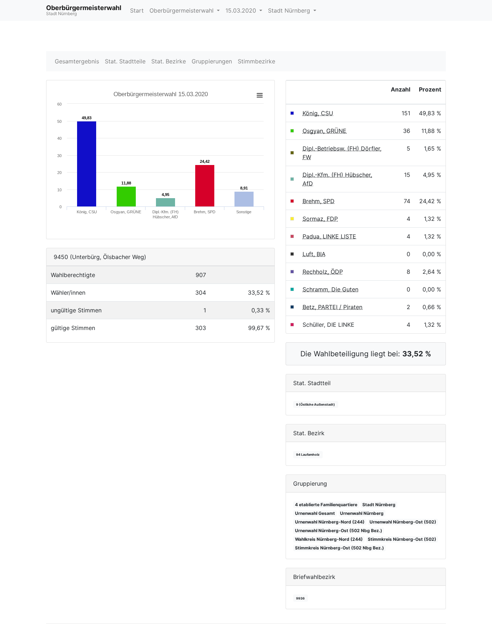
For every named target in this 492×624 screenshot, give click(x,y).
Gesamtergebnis (77, 61)
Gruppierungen (212, 61)
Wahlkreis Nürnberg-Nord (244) (329, 539)
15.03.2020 (241, 10)
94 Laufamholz (307, 454)
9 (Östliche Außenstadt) (315, 404)
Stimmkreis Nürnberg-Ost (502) (402, 539)
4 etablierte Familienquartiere (326, 504)
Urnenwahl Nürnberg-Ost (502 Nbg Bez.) (338, 530)
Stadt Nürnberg (290, 10)
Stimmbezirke (256, 61)
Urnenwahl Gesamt (315, 513)
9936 (300, 598)
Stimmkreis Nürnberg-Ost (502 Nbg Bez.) (339, 548)
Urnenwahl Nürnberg (362, 513)
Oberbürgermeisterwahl (182, 10)
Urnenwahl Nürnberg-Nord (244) (329, 522)
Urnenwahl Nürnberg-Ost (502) (403, 522)
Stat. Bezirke (168, 61)
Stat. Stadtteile (125, 61)
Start (137, 10)
